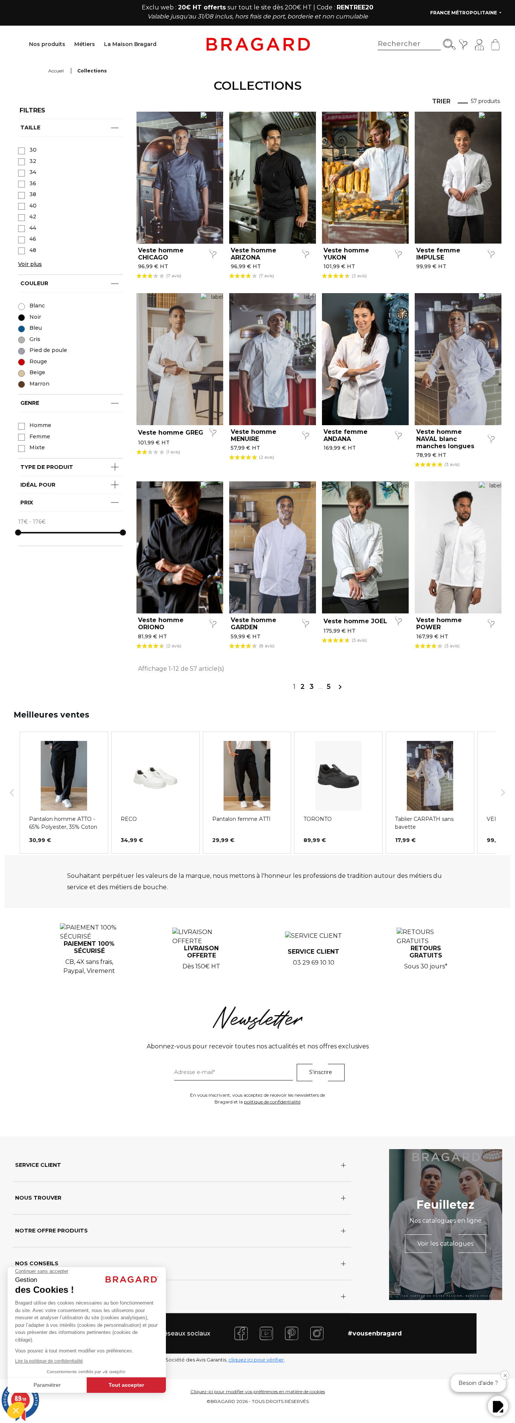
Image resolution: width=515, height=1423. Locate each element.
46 (32, 238)
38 (32, 194)
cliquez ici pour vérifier (256, 1360)
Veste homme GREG (170, 432)
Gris (34, 339)
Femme (39, 436)
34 (32, 172)
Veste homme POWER (439, 623)
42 (32, 216)
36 (32, 183)
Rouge (38, 361)
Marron (39, 383)
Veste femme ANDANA (345, 435)
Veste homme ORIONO (161, 623)
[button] (12, 792)
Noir (35, 316)
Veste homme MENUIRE (253, 435)
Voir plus (30, 264)
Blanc (37, 305)
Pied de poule (48, 350)
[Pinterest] (291, 1333)
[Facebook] (241, 1333)
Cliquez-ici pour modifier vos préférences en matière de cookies (257, 1391)
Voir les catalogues (445, 1243)
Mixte (37, 447)
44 (32, 227)
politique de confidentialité (272, 1102)
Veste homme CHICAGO (161, 254)
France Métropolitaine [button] (464, 12)
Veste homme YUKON (346, 254)
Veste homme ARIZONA (253, 254)
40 (33, 205)
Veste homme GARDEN (253, 623)
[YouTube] (266, 1333)
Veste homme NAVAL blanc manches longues (445, 439)
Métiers (84, 44)
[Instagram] (316, 1333)
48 (32, 250)
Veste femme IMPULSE (438, 254)
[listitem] (64, 792)
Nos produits (47, 44)
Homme (40, 425)
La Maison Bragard (130, 44)
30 (33, 149)
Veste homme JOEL (355, 621)
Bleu (35, 327)
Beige (37, 372)
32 (32, 161)
